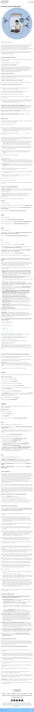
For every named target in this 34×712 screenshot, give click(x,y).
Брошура (14, 693)
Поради (8, 693)
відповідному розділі (5, 111)
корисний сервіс (22, 133)
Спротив (19, 693)
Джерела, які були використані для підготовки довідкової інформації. (17, 695)
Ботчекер (30, 693)
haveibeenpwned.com (12, 178)
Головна (3, 693)
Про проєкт (24, 693)
